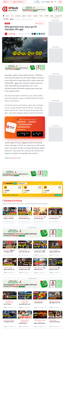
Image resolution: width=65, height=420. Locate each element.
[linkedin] (39, 34)
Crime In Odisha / (54, 217)
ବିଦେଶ (41, 16)
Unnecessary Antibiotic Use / (9, 301)
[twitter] (35, 34)
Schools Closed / (23, 250)
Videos (5, 1)
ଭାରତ (7, 16)
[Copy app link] (44, 34)
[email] (42, 34)
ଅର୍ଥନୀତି (46, 16)
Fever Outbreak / (38, 267)
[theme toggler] (52, 1)
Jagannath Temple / (54, 301)
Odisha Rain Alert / (39, 301)
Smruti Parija (12, 34)
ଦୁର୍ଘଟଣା (24, 16)
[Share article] (15, 222)
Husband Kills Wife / (9, 217)
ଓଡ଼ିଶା (12, 16)
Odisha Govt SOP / (24, 217)
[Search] (55, 1)
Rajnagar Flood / (23, 267)
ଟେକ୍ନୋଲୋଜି (58, 16)
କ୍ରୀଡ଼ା (51, 16)
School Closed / (38, 250)
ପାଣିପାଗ (14, 158)
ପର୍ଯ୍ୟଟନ (35, 16)
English (48, 2)
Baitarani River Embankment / (25, 320)
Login (60, 1)
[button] (12, 189)
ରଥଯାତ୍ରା (17, 16)
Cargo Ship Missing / (9, 320)
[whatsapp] (37, 34)
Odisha (11, 19)
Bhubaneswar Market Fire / (40, 320)
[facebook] (32, 34)
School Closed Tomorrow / (24, 301)
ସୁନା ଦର (30, 16)
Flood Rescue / (53, 320)
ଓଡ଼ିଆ (42, 2)
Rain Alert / (7, 250)
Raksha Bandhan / (39, 217)
